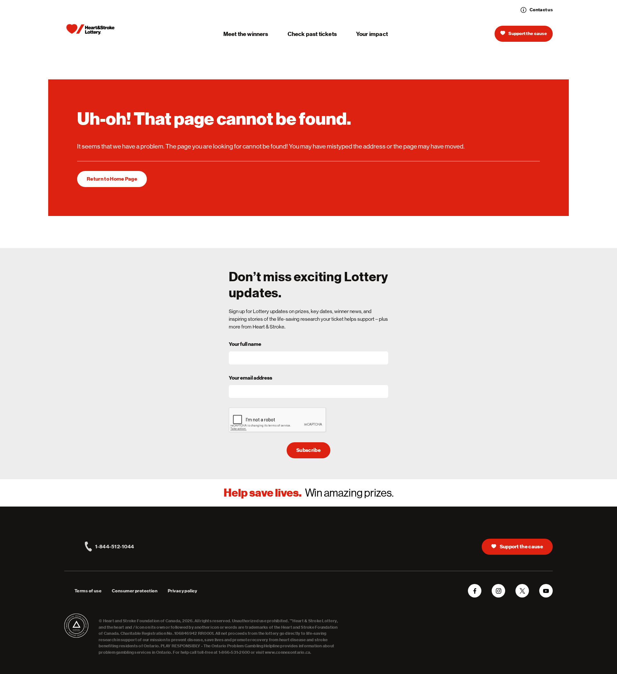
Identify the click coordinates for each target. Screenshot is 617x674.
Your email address (250, 378)
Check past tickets (312, 34)
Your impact (372, 34)
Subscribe (308, 450)
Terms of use (88, 591)
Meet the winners (245, 34)
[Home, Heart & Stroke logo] (90, 29)
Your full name (245, 344)
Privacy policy (182, 591)
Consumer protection (134, 591)
